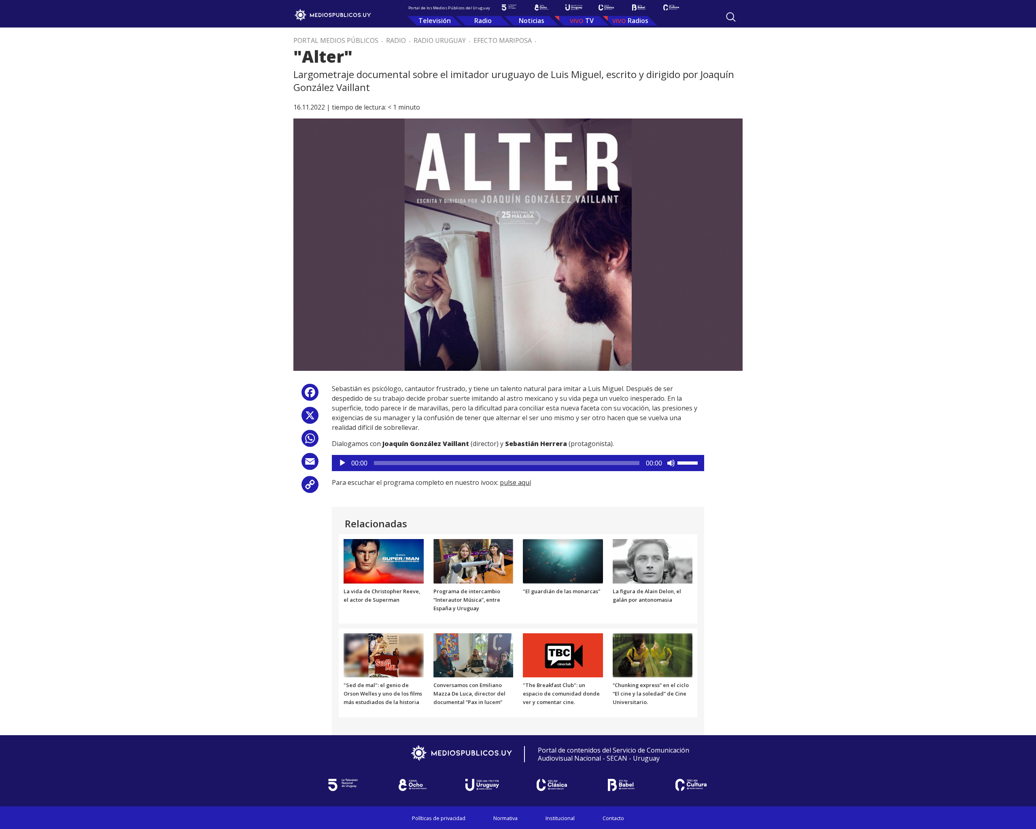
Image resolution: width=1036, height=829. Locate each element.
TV (589, 20)
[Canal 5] (509, 7)
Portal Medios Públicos (335, 40)
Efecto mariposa (502, 40)
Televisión (434, 20)
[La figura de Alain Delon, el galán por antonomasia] (653, 561)
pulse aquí (515, 482)
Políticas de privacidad (438, 818)
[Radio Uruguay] (574, 7)
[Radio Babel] (638, 7)
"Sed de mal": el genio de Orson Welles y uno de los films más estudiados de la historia (383, 693)
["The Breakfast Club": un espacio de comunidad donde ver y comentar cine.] (563, 654)
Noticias (531, 20)
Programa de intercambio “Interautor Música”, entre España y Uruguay (466, 600)
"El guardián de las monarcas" (562, 591)
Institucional (560, 818)
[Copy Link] (310, 487)
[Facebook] (310, 395)
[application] (518, 463)
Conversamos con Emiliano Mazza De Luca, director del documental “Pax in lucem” (469, 693)
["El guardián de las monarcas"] (563, 561)
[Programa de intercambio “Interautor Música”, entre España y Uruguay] (473, 561)
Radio (483, 20)
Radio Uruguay (440, 40)
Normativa (505, 818)
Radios (638, 20)
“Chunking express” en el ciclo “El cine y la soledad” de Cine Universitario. (651, 693)
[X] (310, 418)
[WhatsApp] (310, 441)
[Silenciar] (671, 463)
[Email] (310, 464)
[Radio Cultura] (671, 7)
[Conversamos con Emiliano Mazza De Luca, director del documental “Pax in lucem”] (473, 654)
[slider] (688, 462)
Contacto (613, 818)
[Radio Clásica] (606, 7)
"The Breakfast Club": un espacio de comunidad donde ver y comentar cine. (561, 693)
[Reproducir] (342, 463)
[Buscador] (731, 17)
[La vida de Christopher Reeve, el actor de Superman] (384, 561)
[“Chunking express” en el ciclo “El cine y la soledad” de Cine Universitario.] (653, 654)
